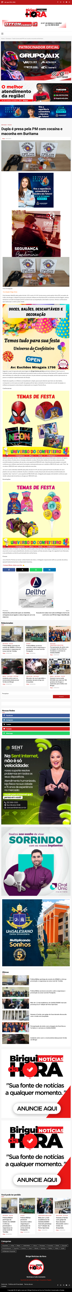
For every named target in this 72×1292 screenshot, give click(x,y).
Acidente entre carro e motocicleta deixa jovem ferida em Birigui (12, 666)
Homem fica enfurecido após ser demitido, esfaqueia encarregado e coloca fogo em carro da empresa (19, 614)
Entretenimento (6, 1248)
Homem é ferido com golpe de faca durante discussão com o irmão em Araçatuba (15, 1015)
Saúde (62, 1248)
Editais (57, 1245)
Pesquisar (5, 693)
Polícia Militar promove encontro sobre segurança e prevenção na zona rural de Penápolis (36, 634)
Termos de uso (28, 1284)
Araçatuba (29, 676)
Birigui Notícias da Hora (35, 1290)
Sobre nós (4, 1284)
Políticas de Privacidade (15, 1284)
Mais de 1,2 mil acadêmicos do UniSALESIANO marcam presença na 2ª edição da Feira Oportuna (15, 1004)
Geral (30, 1248)
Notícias (16, 676)
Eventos (23, 1248)
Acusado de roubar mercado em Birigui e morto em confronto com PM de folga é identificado (52, 613)
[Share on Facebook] (9, 569)
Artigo (12, 1245)
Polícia (10, 124)
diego (3, 138)
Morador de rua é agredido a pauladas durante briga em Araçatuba (36, 666)
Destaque (4, 124)
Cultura (35, 1245)
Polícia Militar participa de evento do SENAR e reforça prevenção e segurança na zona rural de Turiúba (12, 634)
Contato (3, 1286)
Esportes (16, 1248)
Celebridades (26, 1245)
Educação (64, 1245)
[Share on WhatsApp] (36, 569)
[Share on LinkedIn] (49, 569)
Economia (50, 1245)
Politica (50, 1248)
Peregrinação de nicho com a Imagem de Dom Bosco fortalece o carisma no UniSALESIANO (60, 634)
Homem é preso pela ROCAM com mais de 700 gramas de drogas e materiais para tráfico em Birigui (60, 666)
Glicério (36, 1248)
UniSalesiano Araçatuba (56, 645)
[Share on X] (22, 569)
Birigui (4, 676)
